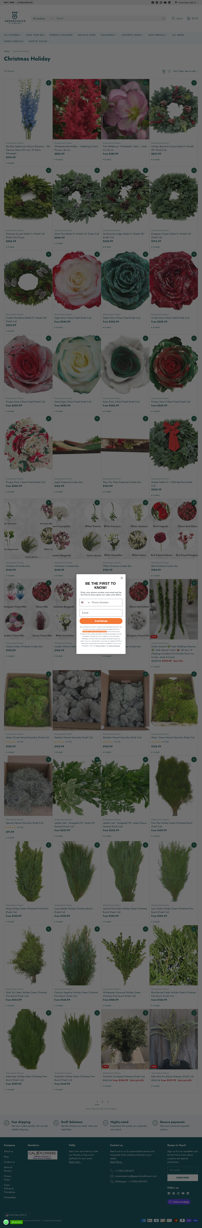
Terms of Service (114, 646)
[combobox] (85, 602)
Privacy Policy (100, 646)
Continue (101, 621)
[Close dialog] (121, 578)
